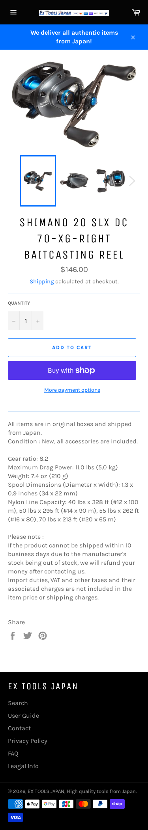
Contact (19, 728)
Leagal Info (23, 766)
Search (18, 703)
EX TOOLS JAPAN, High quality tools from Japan (82, 791)
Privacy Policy (27, 740)
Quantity (19, 303)
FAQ (13, 753)
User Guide (23, 715)
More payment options (72, 390)
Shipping (42, 281)
